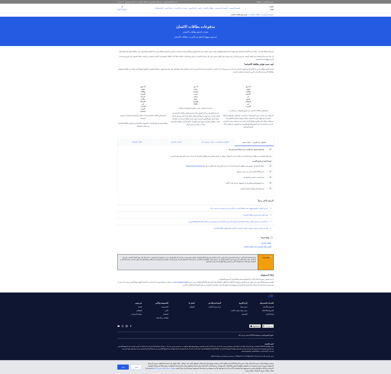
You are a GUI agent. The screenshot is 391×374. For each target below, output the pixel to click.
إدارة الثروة (192, 8)
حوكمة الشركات (136, 314)
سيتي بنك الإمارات (268, 2)
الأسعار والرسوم (130, 2)
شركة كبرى (169, 8)
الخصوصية (164, 307)
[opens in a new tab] (268, 326)
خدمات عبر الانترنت (180, 8)
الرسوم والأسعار (268, 307)
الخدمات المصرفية (221, 8)
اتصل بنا (119, 2)
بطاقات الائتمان (208, 8)
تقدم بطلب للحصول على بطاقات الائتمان (150, 2)
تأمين (200, 8)
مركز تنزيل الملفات (214, 307)
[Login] (122, 7)
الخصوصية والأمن (161, 303)
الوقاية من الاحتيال (162, 318)
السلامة (165, 314)
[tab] (221, 8)
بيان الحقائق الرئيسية (169, 2)
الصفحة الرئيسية (234, 8)
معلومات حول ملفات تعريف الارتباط (164, 368)
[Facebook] (131, 326)
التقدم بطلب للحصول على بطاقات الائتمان (257, 247)
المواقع (192, 307)
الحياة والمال (159, 8)
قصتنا (140, 307)
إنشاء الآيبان (270, 314)
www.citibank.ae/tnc (181, 282)
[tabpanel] (195, 170)
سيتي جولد (243, 307)
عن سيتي (138, 303)
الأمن (166, 310)
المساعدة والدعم (214, 303)
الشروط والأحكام (268, 310)
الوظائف (139, 310)
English (259, 2)
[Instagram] (126, 326)
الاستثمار (244, 314)
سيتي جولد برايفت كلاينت (239, 310)
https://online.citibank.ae (195, 166)
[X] (122, 326)
